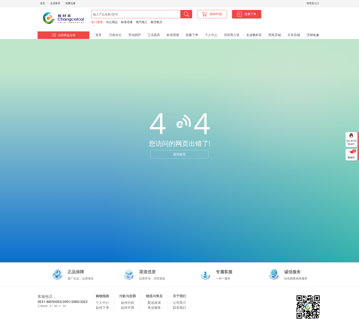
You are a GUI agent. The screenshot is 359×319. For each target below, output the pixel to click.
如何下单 (102, 308)
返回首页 (179, 154)
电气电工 (142, 22)
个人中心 (102, 303)
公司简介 (179, 303)
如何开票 (127, 308)
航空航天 (156, 22)
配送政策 (154, 303)
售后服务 (154, 308)
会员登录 (55, 3)
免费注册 (70, 3)
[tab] (98, 35)
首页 (42, 3)
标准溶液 (127, 22)
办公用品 (112, 22)
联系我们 (179, 308)
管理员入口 (312, 3)
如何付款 (127, 303)
